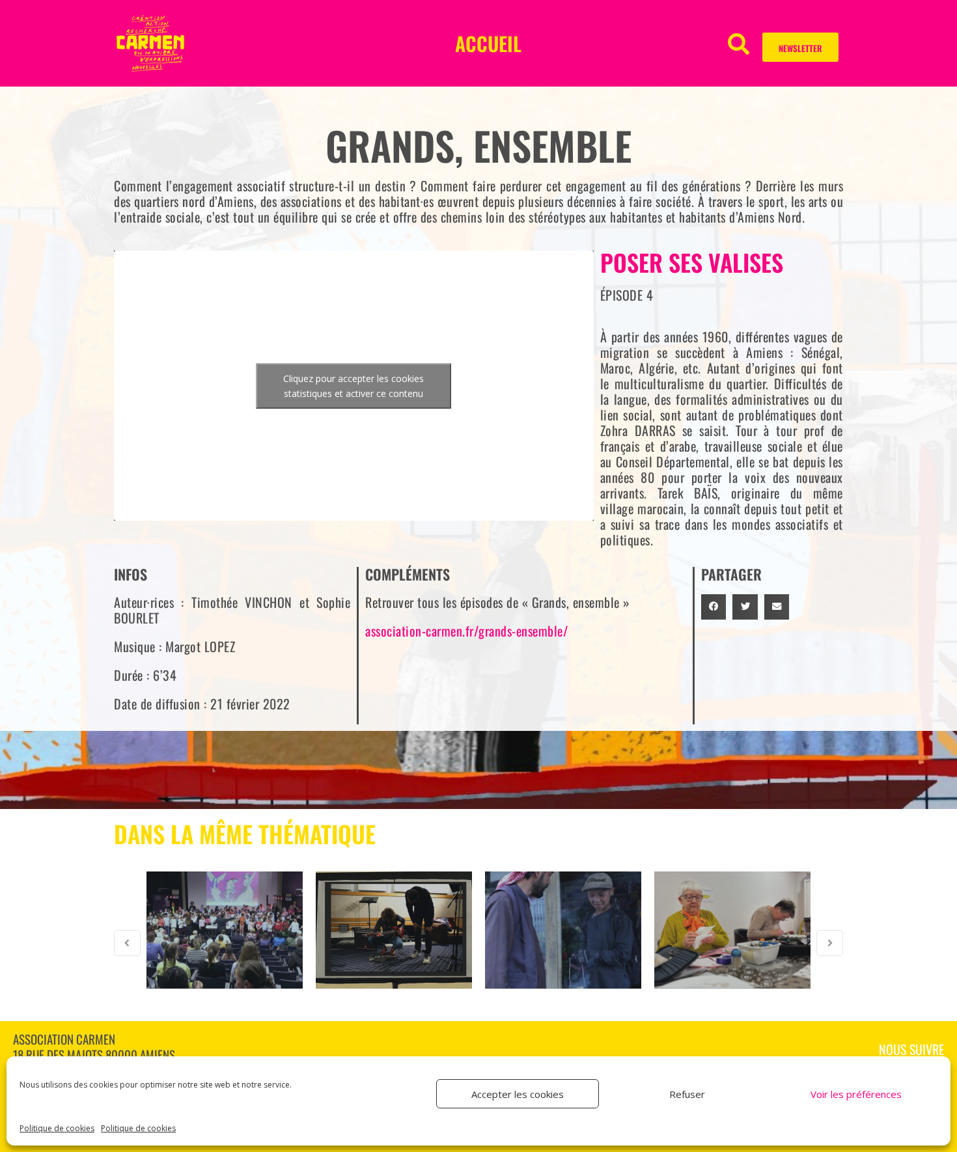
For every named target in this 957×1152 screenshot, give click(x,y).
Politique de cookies (57, 1128)
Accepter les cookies (517, 1094)
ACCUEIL (488, 43)
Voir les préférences (856, 1094)
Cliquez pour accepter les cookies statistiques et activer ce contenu (353, 386)
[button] (738, 43)
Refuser (687, 1094)
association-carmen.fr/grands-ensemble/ (466, 630)
